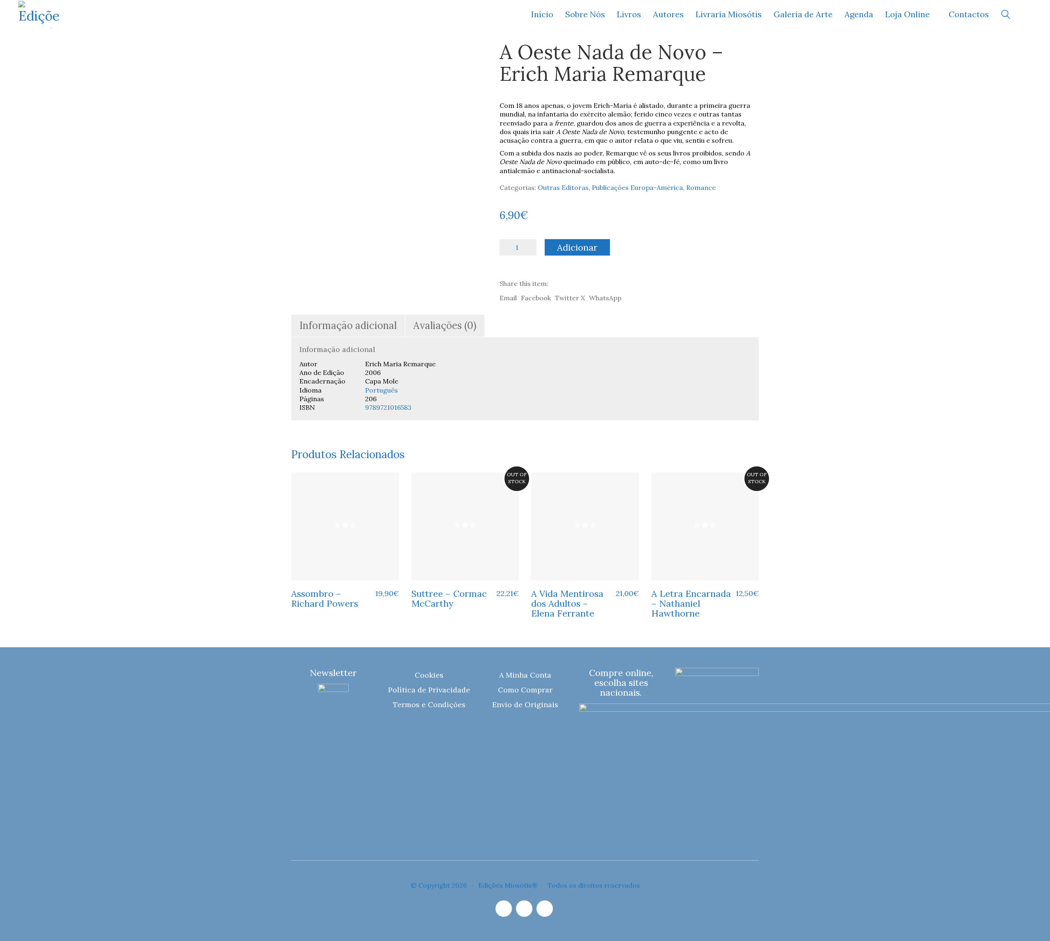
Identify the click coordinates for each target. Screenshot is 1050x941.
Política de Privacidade (429, 689)
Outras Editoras (563, 187)
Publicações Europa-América (637, 187)
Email (508, 298)
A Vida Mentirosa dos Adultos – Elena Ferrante (567, 604)
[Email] (524, 908)
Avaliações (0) (444, 325)
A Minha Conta (525, 675)
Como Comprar (525, 689)
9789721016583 (388, 407)
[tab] (348, 326)
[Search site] (1005, 15)
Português (381, 390)
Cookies (429, 675)
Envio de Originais (525, 704)
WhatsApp (605, 298)
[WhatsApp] (544, 908)
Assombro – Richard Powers (324, 598)
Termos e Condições (429, 704)
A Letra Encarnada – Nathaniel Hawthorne (691, 604)
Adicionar (577, 247)
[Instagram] (503, 908)
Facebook (536, 298)
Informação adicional (348, 325)
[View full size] (303, 54)
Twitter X (570, 298)
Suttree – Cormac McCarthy (449, 598)
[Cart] (1027, 15)
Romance (701, 187)
